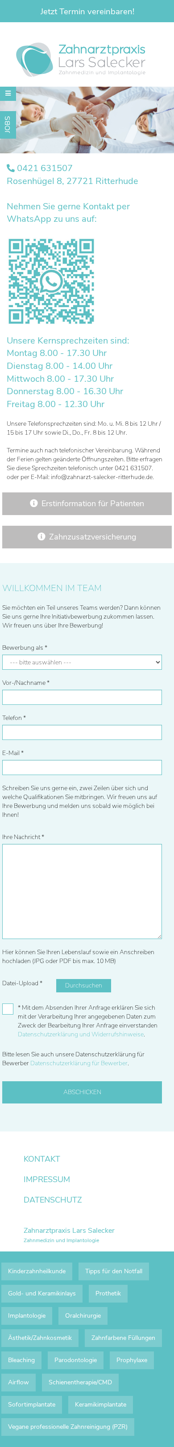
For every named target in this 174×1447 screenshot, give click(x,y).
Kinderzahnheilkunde (37, 1271)
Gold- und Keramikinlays (42, 1293)
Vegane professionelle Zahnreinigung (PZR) (68, 1427)
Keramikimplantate (100, 1404)
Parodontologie (75, 1360)
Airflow (18, 1382)
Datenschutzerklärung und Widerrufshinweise (81, 1034)
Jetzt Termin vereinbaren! (87, 11)
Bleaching (21, 1360)
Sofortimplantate (31, 1404)
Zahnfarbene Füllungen (123, 1338)
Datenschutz (53, 1200)
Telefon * (14, 718)
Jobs (7, 124)
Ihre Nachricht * (23, 837)
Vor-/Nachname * (26, 683)
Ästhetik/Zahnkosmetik (40, 1338)
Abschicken (82, 1092)
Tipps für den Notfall (113, 1271)
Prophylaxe (131, 1360)
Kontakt (42, 1159)
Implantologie (27, 1315)
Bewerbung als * (24, 648)
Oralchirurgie (83, 1315)
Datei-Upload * (22, 983)
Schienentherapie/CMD (80, 1382)
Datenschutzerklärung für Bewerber (79, 1063)
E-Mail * (13, 753)
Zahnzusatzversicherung (93, 537)
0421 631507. (134, 468)
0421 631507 (45, 168)
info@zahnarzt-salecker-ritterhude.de (102, 477)
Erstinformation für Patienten (92, 503)
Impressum (47, 1179)
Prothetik (108, 1293)
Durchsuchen (83, 985)
